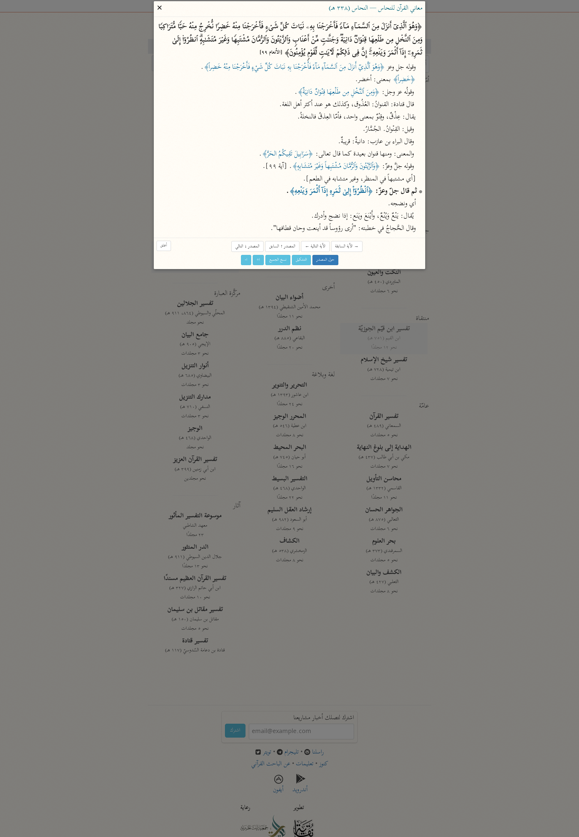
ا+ (258, 259)
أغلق (163, 245)
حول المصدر (325, 259)
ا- (246, 259)
